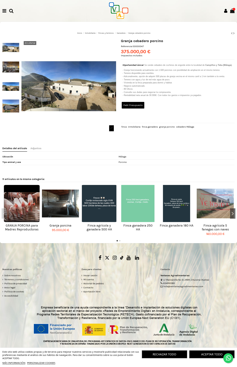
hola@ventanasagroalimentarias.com (183, 286)
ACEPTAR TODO (211, 354)
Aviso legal (9, 287)
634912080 (169, 283)
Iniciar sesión (90, 275)
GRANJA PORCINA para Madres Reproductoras (22, 227)
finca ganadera (150, 126)
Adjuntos (35, 148)
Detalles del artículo (14, 148)
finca (124, 126)
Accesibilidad (11, 295)
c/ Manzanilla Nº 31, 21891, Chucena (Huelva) (186, 279)
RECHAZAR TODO (164, 354)
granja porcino (167, 126)
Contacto (88, 287)
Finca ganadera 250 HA (138, 227)
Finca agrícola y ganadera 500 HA (99, 227)
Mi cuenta (88, 279)
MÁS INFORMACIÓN (13, 362)
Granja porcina (60, 225)
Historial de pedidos (93, 283)
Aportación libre (91, 291)
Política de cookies (14, 291)
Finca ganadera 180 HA (176, 225)
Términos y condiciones (16, 279)
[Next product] (234, 33)
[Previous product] (232, 33)
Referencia (126, 46)
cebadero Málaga (185, 126)
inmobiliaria (134, 126)
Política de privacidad (15, 283)
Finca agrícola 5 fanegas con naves (215, 227)
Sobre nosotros (12, 275)
